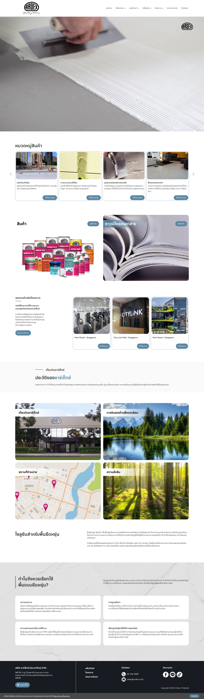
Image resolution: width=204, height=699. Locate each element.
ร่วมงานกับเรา (172, 8)
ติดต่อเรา (184, 8)
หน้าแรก (109, 8)
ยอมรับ (194, 696)
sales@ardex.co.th (135, 679)
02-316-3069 (132, 674)
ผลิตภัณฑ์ (133, 8)
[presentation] (10, 169)
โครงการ (158, 8)
